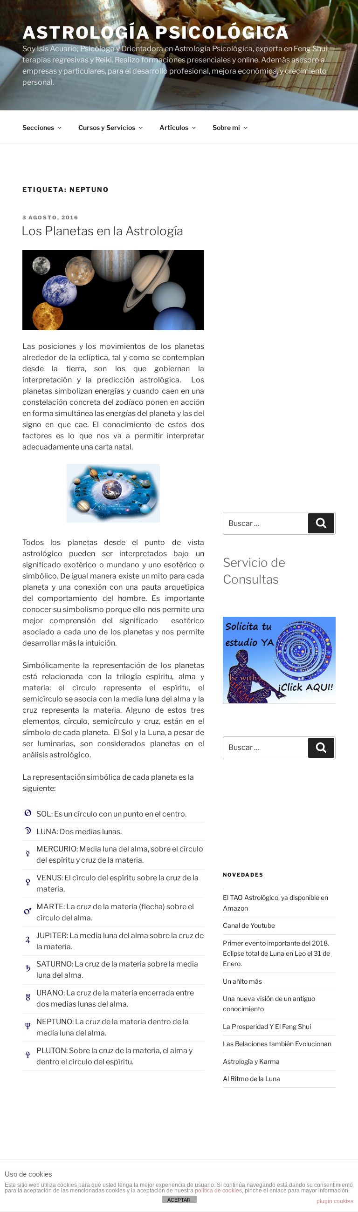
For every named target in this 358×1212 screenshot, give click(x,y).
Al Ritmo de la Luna (251, 1079)
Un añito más (242, 981)
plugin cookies (335, 1201)
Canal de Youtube (249, 925)
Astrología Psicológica (156, 32)
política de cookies (218, 1190)
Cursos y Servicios (106, 127)
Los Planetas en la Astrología (102, 231)
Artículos (173, 127)
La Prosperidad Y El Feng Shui (267, 1026)
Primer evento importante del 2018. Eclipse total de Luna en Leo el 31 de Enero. (276, 953)
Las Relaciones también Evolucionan (277, 1044)
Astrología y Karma (251, 1061)
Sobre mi (226, 127)
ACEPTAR (179, 1200)
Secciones (38, 127)
